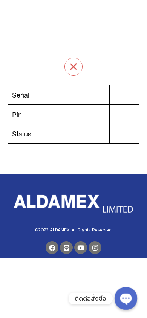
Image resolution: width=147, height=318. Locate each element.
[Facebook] (52, 247)
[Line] (66, 247)
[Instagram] (95, 247)
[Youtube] (80, 247)
